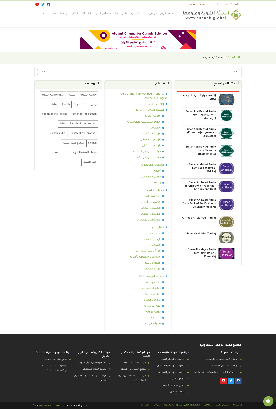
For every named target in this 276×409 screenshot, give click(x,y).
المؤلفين (207, 405)
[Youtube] (36, 5)
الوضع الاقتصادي (150, 139)
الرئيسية (235, 4)
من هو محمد (150, 13)
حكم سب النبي (152, 196)
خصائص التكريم (151, 208)
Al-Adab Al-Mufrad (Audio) (199, 218)
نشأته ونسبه (153, 318)
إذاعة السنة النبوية (53, 95)
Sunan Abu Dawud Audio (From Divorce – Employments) (201, 150)
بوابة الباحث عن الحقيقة (225, 366)
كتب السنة (90, 162)
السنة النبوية (88, 95)
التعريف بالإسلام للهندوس (171, 372)
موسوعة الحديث (60, 13)
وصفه (157, 182)
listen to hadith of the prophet (78, 123)
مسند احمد (61, 152)
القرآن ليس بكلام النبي (147, 251)
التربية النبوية (153, 116)
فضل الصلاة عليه (150, 177)
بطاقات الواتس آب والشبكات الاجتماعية (216, 372)
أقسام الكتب (222, 405)
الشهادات (154, 245)
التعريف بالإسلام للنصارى (171, 359)
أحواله (157, 171)
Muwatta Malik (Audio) (201, 234)
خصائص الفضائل (150, 214)
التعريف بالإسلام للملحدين (171, 366)
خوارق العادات (152, 269)
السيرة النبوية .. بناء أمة (149, 110)
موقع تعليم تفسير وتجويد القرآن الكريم (132, 378)
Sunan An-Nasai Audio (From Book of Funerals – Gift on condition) (200, 186)
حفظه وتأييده (153, 263)
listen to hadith (60, 104)
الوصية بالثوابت (151, 133)
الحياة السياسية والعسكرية (144, 122)
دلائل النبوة (121, 13)
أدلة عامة (155, 233)
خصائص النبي (103, 13)
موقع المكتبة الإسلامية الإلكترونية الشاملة (54, 368)
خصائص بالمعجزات (148, 220)
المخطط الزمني (167, 13)
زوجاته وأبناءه (153, 294)
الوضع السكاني (151, 145)
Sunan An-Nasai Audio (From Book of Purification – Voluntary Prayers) (198, 204)
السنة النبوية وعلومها (95, 369)
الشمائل (86, 13)
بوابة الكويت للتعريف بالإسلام (222, 359)
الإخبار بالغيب (152, 239)
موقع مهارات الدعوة (56, 359)
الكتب (75, 13)
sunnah (92, 143)
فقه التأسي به (152, 306)
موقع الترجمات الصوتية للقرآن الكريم (90, 378)
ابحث (190, 4)
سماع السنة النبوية (85, 152)
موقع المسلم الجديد (135, 363)
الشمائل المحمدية (152, 165)
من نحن (224, 4)
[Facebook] (48, 5)
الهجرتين (155, 128)
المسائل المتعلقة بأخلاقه (145, 257)
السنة (72, 95)
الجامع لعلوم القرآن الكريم (92, 363)
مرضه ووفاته (153, 312)
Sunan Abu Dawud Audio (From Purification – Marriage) (201, 115)
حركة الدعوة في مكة (149, 157)
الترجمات (42, 13)
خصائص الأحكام (151, 202)
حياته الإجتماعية (151, 288)
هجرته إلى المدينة (150, 323)
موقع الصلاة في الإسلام (133, 369)
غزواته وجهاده (152, 300)
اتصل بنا (213, 4)
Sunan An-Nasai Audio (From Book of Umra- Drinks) (202, 168)
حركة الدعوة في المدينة (147, 151)
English (202, 4)
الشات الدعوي (177, 392)
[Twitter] (43, 5)
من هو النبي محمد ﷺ (151, 276)
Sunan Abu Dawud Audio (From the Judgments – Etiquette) (201, 133)
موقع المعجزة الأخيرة (174, 385)
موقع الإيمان (178, 379)
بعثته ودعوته (153, 282)
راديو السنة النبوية (85, 104)
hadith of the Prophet (55, 114)
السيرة (135, 13)
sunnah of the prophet (83, 133)
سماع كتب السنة (73, 143)
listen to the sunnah (85, 114)
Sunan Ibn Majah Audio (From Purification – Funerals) (202, 253)
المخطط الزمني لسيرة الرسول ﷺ (182, 405)
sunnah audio (57, 133)
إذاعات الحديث (155, 104)
